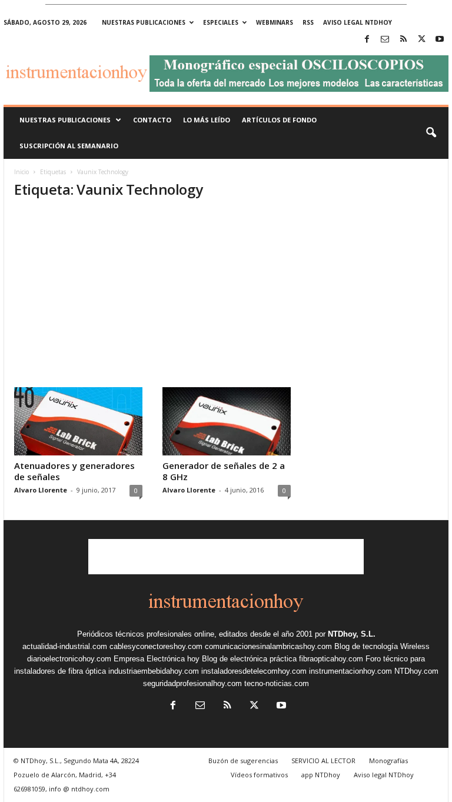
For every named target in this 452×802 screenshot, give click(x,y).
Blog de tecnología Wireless (382, 646)
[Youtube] (440, 39)
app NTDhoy (320, 774)
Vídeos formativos (259, 774)
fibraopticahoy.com (331, 658)
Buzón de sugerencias (243, 760)
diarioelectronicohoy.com (69, 658)
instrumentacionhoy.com (350, 671)
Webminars (274, 22)
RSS (308, 22)
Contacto (152, 119)
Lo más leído (206, 119)
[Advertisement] (226, 299)
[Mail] (385, 39)
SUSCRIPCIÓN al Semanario (68, 145)
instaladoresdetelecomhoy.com (254, 671)
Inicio (21, 172)
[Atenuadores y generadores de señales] (78, 421)
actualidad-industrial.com (64, 646)
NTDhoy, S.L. (351, 634)
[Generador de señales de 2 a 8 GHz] (226, 421)
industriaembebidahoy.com (153, 671)
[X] (421, 39)
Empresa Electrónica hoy (157, 658)
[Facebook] (367, 39)
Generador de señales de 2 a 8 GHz (223, 471)
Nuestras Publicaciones (65, 119)
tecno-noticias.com (276, 683)
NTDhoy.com (416, 671)
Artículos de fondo (279, 119)
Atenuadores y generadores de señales (74, 471)
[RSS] (403, 39)
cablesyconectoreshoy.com (155, 646)
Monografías (388, 760)
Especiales (220, 22)
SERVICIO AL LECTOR (323, 760)
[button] (431, 133)
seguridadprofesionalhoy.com (192, 683)
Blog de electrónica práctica (249, 658)
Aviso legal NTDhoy (357, 22)
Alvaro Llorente (40, 489)
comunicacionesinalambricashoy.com (268, 646)
